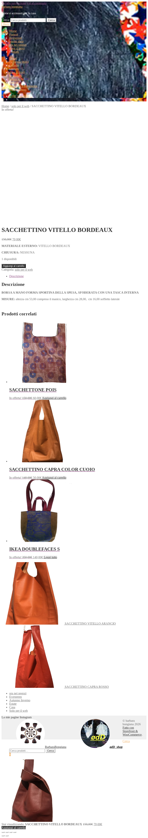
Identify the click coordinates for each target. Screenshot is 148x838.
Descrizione (16, 276)
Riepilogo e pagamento (23, 86)
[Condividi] (6, 832)
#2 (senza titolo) (19, 61)
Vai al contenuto (36, 3)
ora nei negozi (17, 44)
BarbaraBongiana (55, 747)
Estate (13, 703)
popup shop (16, 41)
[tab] (77, 276)
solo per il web (20, 106)
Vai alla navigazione (14, 3)
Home (13, 31)
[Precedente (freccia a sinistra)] (3, 835)
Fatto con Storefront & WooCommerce (132, 731)
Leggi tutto (50, 557)
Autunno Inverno (19, 700)
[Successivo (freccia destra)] (6, 835)
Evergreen (15, 696)
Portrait (13, 34)
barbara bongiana (12, 6)
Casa (12, 707)
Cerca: (5, 20)
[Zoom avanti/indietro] (14, 832)
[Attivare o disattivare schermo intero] (10, 832)
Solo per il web (18, 710)
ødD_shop (116, 747)
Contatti (14, 51)
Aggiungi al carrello (13, 265)
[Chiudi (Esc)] (3, 832)
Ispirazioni (15, 38)
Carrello (14, 65)
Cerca (51, 20)
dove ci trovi (16, 48)
